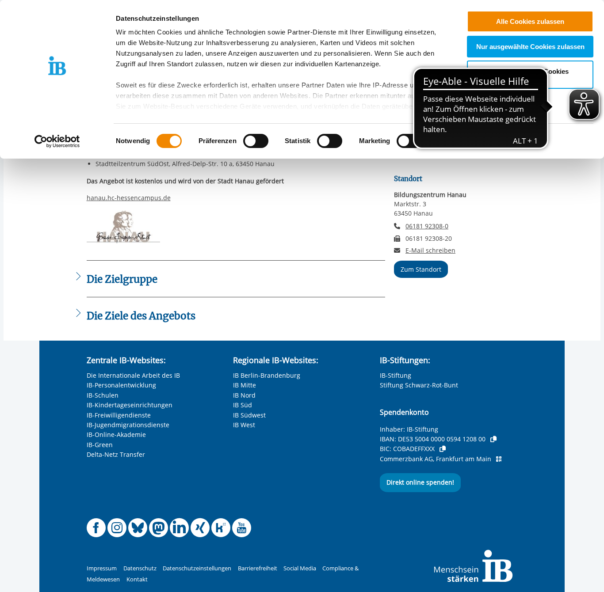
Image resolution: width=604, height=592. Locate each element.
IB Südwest (249, 415)
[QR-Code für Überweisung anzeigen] (498, 459)
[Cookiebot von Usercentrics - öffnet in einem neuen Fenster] (57, 141)
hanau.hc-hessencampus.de (129, 198)
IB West (244, 425)
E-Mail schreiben (430, 250)
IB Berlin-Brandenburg (266, 375)
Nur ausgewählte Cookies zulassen (530, 46)
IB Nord (244, 395)
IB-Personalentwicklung (121, 385)
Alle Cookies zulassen (530, 21)
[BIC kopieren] (443, 449)
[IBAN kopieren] (493, 439)
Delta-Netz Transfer (116, 454)
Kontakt (137, 579)
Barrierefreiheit (257, 568)
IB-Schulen (103, 395)
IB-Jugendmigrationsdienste (128, 425)
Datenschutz (140, 568)
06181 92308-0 (426, 226)
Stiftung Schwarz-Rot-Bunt (419, 385)
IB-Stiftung (395, 375)
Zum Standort (421, 269)
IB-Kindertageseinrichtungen (129, 405)
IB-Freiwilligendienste (119, 415)
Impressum (102, 568)
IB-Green (100, 444)
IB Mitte (244, 385)
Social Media (299, 568)
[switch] (255, 141)
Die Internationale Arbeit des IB (133, 375)
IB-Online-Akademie (116, 434)
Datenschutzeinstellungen (197, 568)
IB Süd (242, 405)
